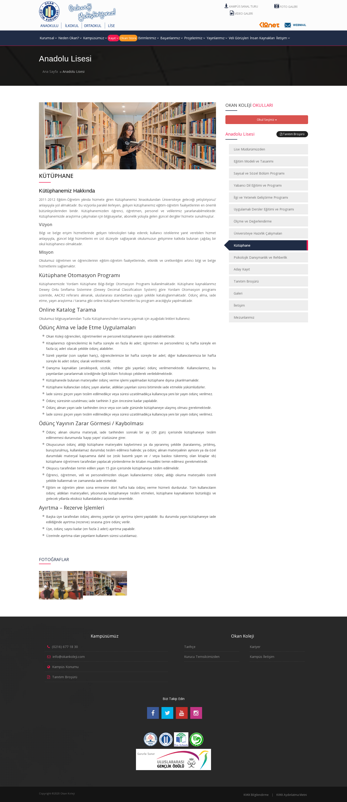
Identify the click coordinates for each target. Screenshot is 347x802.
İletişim (281, 38)
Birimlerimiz (147, 38)
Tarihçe (189, 646)
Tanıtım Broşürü (293, 134)
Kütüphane (242, 245)
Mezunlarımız (244, 317)
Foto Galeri (288, 7)
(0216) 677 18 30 (65, 646)
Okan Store (128, 38)
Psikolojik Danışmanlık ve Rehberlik (260, 257)
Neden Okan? (68, 38)
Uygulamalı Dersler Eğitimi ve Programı (264, 209)
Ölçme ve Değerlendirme (253, 221)
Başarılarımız (170, 38)
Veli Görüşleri (239, 38)
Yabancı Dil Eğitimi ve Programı (258, 185)
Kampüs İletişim (262, 656)
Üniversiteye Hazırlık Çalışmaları (258, 233)
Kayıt (112, 38)
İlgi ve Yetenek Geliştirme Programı (261, 197)
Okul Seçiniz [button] (266, 119)
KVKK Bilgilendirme (256, 795)
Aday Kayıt (242, 269)
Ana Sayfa (50, 71)
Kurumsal (47, 38)
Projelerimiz (193, 38)
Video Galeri (243, 14)
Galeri (238, 293)
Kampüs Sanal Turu (243, 6)
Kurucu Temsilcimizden (202, 656)
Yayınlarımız (215, 38)
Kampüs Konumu (65, 667)
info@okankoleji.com (69, 656)
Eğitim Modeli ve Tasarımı (253, 161)
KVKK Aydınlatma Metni (291, 795)
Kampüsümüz (93, 38)
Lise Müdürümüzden (249, 149)
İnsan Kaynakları (262, 38)
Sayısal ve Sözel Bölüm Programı (259, 173)
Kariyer (255, 646)
